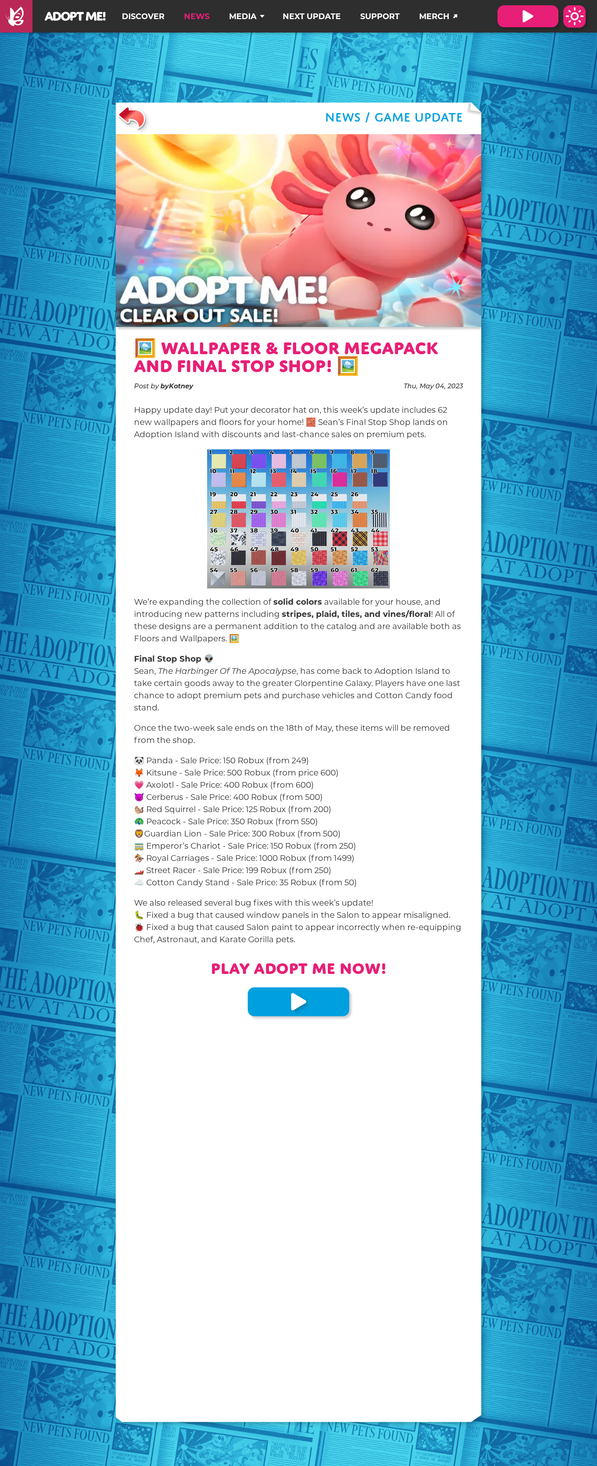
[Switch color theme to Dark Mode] (574, 16)
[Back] (132, 118)
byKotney (176, 386)
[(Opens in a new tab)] (16, 16)
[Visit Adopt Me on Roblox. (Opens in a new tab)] (528, 16)
